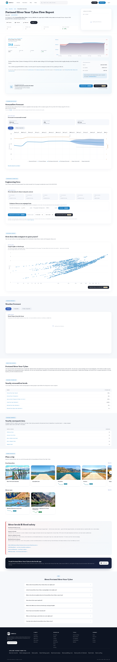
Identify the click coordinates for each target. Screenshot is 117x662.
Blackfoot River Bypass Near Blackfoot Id (14, 408)
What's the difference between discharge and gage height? (40, 605)
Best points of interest (80, 653)
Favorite (9, 22)
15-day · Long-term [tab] (26, 308)
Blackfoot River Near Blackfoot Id (13, 405)
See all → (110, 462)
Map (31, 2)
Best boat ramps (55, 653)
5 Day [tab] (11, 127)
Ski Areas (55, 634)
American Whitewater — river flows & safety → (17, 549)
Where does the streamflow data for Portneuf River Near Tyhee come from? (44, 595)
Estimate (64, 208)
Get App (95, 2)
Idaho (15, 8)
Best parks (35, 653)
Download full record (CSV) (16, 214)
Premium (94, 636)
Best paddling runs (67, 653)
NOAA (102, 659)
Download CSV (100, 85)
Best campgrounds (25, 653)
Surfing (54, 647)
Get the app (104, 563)
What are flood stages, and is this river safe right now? (39, 616)
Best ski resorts (13, 653)
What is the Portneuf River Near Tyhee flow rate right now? (40, 584)
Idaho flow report (58, 69)
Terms (94, 638)
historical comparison (40, 69)
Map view (25, 22)
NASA (107, 659)
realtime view (30, 69)
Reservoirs (36, 638)
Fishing (54, 638)
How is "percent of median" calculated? (35, 610)
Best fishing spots (45, 653)
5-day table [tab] (16, 308)
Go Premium (102, 2)
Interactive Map (76, 634)
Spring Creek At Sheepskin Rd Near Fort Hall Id (16, 399)
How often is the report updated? (34, 600)
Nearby (33, 22)
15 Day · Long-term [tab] (19, 127)
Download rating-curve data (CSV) (98, 287)
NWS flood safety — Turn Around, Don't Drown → (17, 551)
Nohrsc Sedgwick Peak (11, 441)
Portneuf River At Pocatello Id (12, 396)
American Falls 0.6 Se (11, 435)
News (36, 2)
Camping (55, 640)
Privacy (94, 640)
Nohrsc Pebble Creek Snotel (12, 438)
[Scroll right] (110, 472)
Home (6, 8)
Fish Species (75, 638)
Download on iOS (13, 642)
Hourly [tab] (8, 308)
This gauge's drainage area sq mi (45, 207)
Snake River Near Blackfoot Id (12, 402)
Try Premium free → (92, 76)
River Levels (36, 640)
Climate (18, 2)
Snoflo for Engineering (30, 219)
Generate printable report (63, 214)
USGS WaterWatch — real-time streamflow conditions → (19, 547)
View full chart (86, 85)
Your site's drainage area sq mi (21, 207)
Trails (54, 645)
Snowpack (36, 634)
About (94, 634)
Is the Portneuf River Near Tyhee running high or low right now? (41, 590)
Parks (54, 643)
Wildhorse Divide (10, 432)
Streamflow (11, 8)
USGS (100, 659)
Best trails (91, 653)
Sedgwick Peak (10, 444)
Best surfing (99, 653)
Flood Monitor (75, 640)
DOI (109, 659)
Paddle (54, 636)
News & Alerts (75, 636)
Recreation (25, 2)
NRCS (105, 659)
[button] (26, 468)
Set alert (18, 22)
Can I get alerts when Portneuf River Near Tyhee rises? (39, 621)
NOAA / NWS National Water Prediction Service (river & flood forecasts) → (23, 545)
